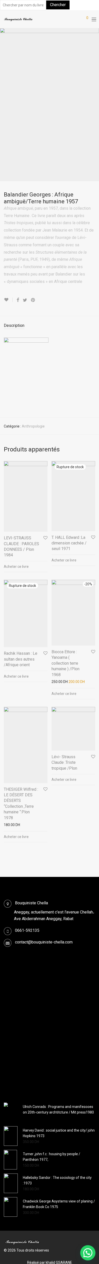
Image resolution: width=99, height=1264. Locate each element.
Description (14, 325)
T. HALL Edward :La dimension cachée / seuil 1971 (69, 543)
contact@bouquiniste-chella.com (44, 942)
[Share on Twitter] (25, 300)
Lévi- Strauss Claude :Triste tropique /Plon (64, 762)
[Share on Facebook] (17, 300)
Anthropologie (33, 426)
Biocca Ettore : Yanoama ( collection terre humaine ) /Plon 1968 (65, 663)
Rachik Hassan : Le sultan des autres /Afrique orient (20, 659)
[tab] (49, 326)
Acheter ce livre (16, 567)
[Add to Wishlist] (8, 300)
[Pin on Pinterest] (33, 300)
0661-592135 (27, 930)
